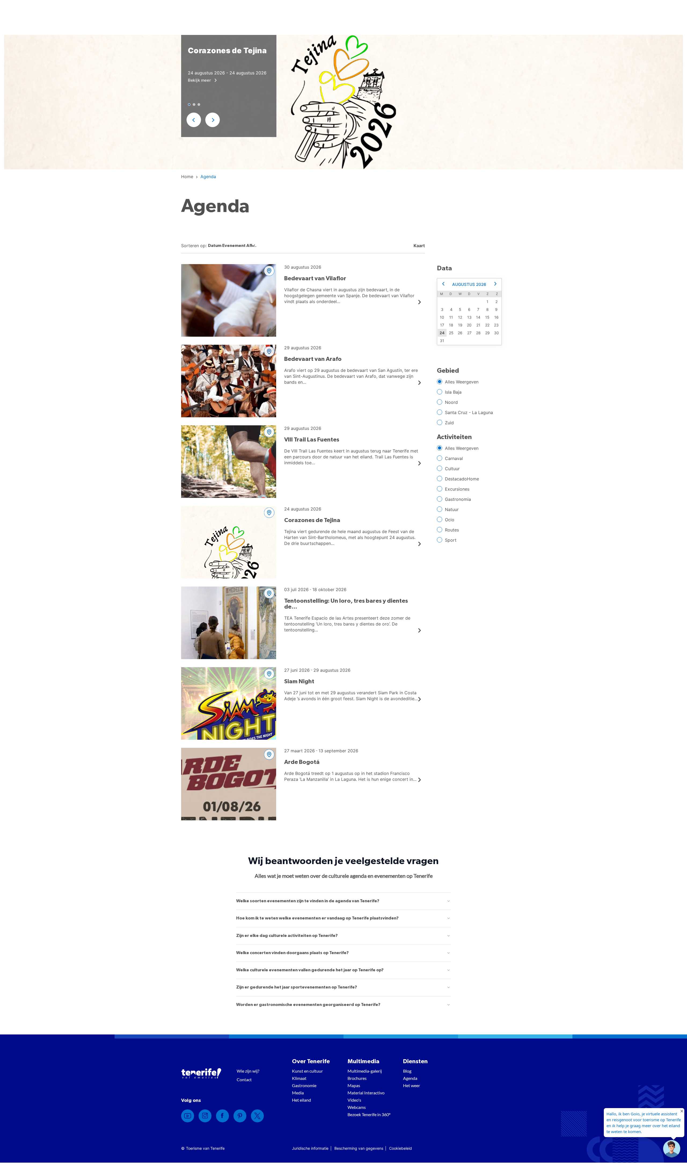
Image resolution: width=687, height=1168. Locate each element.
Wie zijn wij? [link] (248, 1070)
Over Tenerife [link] (311, 1061)
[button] (194, 120)
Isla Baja (453, 392)
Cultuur (452, 468)
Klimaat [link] (299, 1078)
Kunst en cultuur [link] (307, 1070)
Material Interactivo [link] (366, 1092)
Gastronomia (458, 499)
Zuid (449, 422)
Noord (451, 402)
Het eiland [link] (301, 1099)
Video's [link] (354, 1099)
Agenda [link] (410, 1078)
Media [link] (298, 1092)
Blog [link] (407, 1070)
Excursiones (457, 489)
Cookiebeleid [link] (400, 1148)
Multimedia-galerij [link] (365, 1070)
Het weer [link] (411, 1085)
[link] (187, 176)
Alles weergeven (461, 381)
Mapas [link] (354, 1085)
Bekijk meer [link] (200, 79)
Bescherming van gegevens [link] (358, 1148)
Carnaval (454, 458)
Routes (452, 530)
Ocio (449, 519)
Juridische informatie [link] (310, 1148)
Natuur (452, 509)
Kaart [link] (418, 245)
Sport (450, 540)
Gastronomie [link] (304, 1085)
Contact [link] (244, 1079)
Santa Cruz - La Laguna (469, 412)
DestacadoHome (462, 478)
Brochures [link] (357, 1078)
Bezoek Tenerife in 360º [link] (369, 1114)
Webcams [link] (357, 1107)
